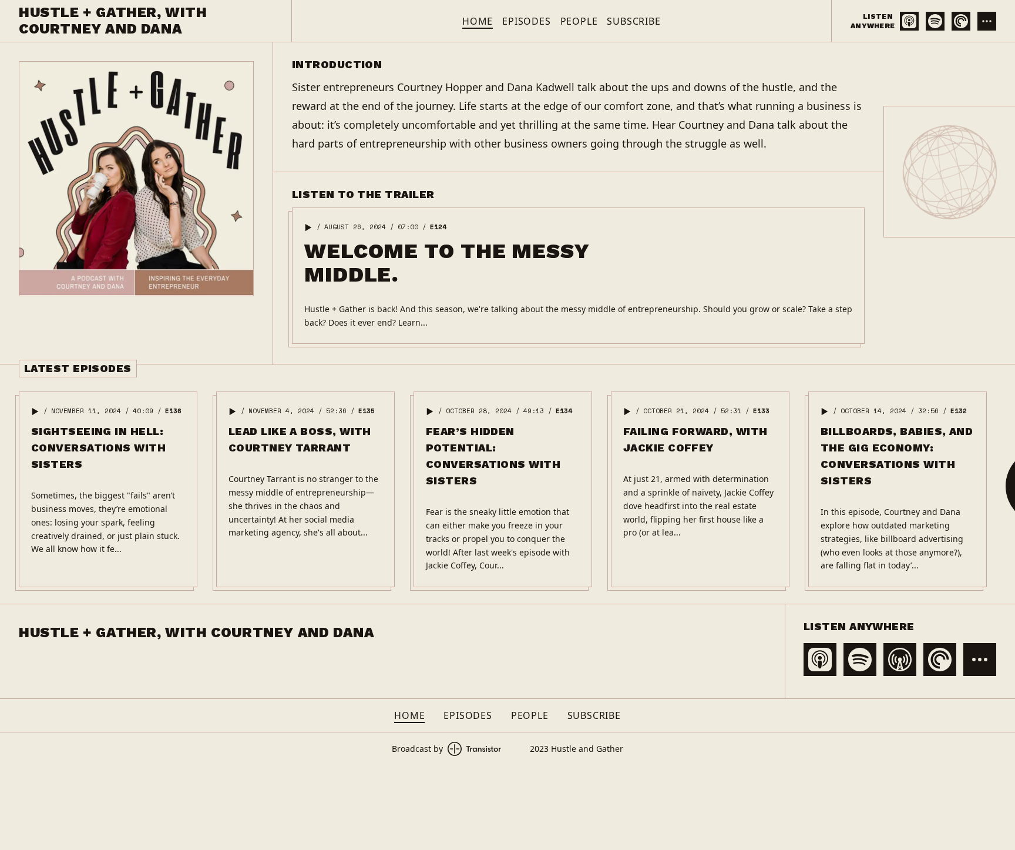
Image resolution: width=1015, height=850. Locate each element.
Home (477, 21)
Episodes (526, 21)
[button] (308, 227)
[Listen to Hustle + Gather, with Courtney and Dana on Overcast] (899, 659)
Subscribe (633, 21)
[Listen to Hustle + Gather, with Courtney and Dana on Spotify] (935, 21)
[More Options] (986, 21)
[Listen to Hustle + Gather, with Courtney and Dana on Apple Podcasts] (909, 21)
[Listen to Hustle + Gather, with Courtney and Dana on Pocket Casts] (961, 21)
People (579, 21)
